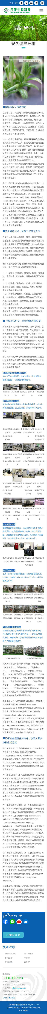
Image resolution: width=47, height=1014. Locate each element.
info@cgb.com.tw (19, 988)
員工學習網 (28, 953)
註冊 (11, 3)
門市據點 (9, 962)
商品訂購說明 (10, 953)
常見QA (27, 962)
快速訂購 (9, 958)
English (27, 958)
